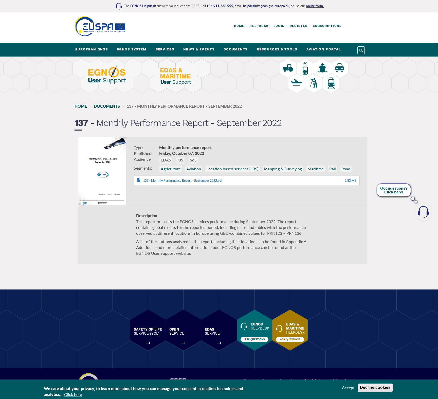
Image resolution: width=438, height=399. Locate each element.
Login (279, 26)
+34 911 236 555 (220, 6)
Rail (332, 168)
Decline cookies (375, 387)
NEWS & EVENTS (198, 49)
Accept (348, 387)
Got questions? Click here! (394, 190)
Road (345, 168)
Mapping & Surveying (283, 168)
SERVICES (165, 49)
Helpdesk (258, 26)
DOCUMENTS (236, 49)
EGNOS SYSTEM (132, 49)
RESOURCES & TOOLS (277, 49)
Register (299, 26)
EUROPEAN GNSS (91, 49)
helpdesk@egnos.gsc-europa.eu (266, 6)
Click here (73, 394)
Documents (107, 106)
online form (314, 6)
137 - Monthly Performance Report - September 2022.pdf (182, 181)
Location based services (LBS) (232, 168)
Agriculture (171, 168)
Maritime (315, 168)
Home (239, 26)
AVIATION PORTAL (323, 49)
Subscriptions (327, 26)
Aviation (193, 168)
